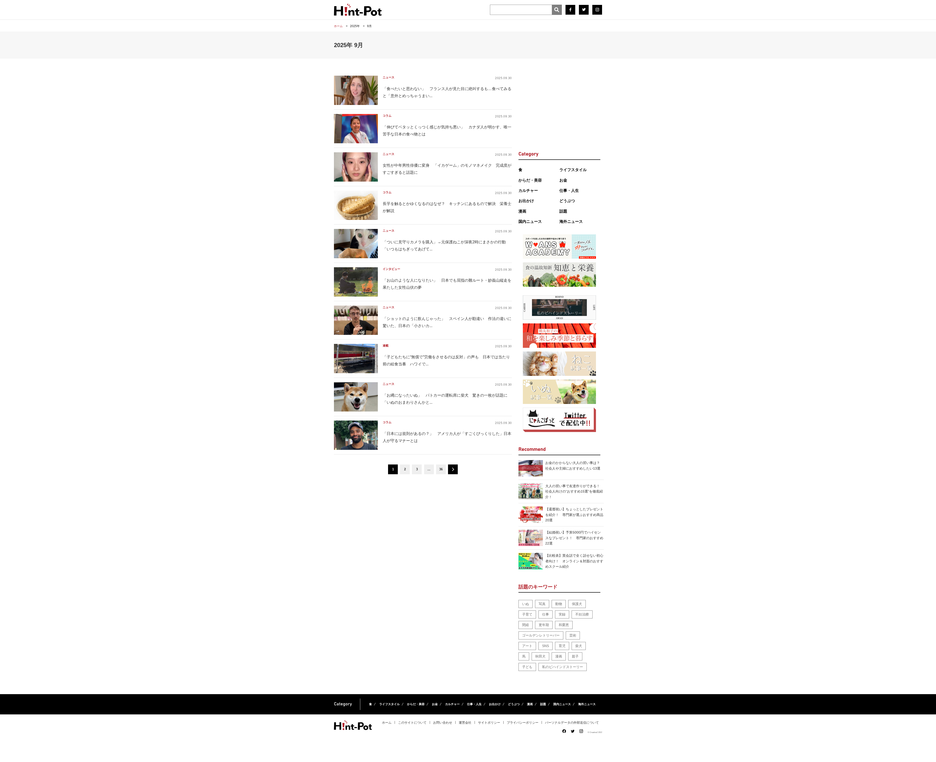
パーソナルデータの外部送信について (572, 722)
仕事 (545, 614)
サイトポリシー (489, 722)
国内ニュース (530, 221)
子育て (527, 614)
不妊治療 (582, 614)
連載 (386, 345)
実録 (562, 614)
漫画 (522, 211)
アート (527, 646)
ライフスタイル (573, 170)
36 (441, 469)
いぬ (525, 604)
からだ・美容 (530, 180)
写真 (542, 604)
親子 (575, 656)
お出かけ (526, 201)
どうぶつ (567, 201)
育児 (562, 646)
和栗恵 (564, 625)
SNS (545, 646)
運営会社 (465, 722)
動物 (558, 604)
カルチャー (528, 190)
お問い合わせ (442, 722)
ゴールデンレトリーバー (541, 635)
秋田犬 (540, 656)
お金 (563, 180)
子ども (527, 667)
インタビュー (391, 269)
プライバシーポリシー (522, 722)
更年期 (544, 625)
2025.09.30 (503, 78)
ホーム (386, 722)
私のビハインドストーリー (562, 667)
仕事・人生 (569, 190)
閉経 (525, 625)
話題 (563, 211)
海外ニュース (571, 221)
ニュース (388, 77)
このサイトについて (412, 722)
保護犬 (577, 604)
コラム (387, 115)
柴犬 (578, 646)
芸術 (572, 635)
